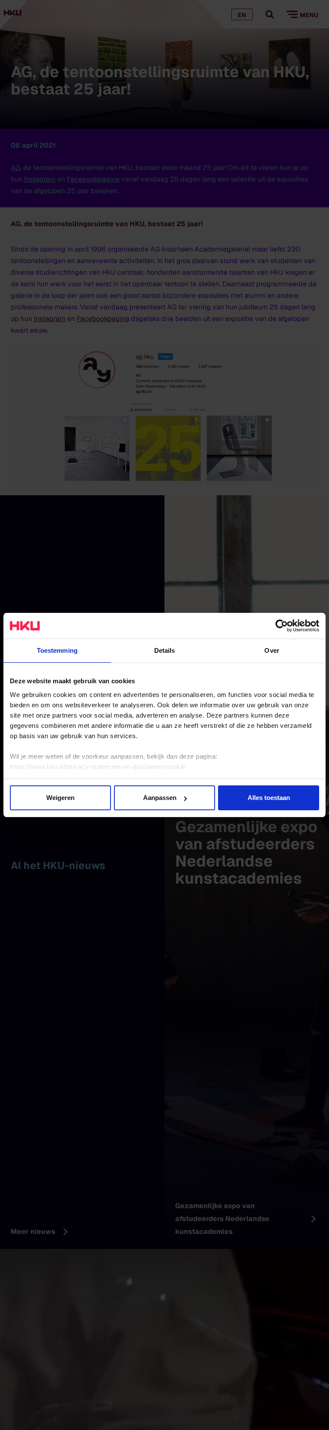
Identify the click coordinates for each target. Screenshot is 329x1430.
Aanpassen (159, 797)
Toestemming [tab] (57, 650)
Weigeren (60, 797)
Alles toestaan (269, 797)
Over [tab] (271, 650)
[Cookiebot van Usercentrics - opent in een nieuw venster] (281, 625)
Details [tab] (164, 650)
